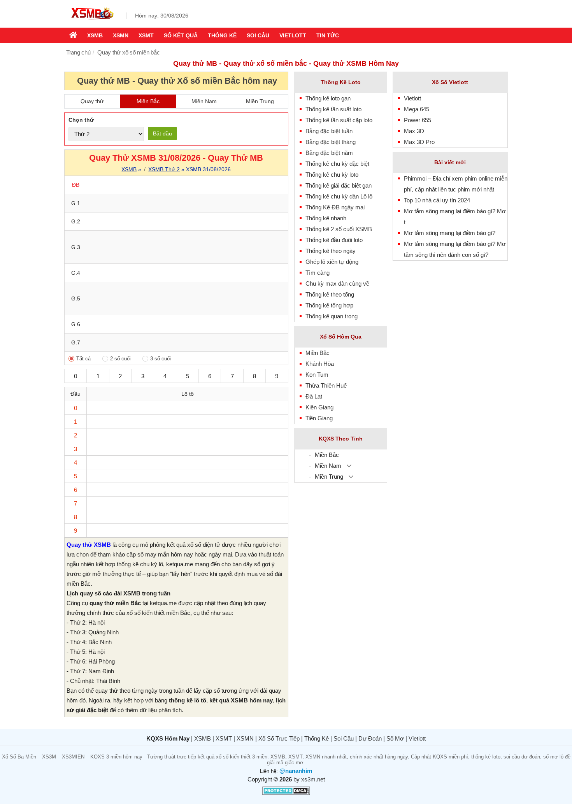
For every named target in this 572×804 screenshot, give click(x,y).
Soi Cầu (343, 738)
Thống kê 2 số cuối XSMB (338, 229)
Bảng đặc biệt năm (329, 152)
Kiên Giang (319, 407)
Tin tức (327, 35)
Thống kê (222, 35)
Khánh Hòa (319, 363)
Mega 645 (416, 109)
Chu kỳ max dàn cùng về (337, 283)
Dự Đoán (370, 738)
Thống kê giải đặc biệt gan (338, 185)
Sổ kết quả (181, 35)
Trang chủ (78, 52)
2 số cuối (120, 359)
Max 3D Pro (419, 142)
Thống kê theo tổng (329, 294)
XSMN (120, 35)
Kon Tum (316, 374)
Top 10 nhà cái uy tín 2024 (437, 200)
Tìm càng (317, 272)
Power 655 (417, 120)
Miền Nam (204, 101)
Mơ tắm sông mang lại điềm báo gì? (449, 233)
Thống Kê (316, 738)
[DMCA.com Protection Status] (286, 793)
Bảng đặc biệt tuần (329, 131)
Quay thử (92, 101)
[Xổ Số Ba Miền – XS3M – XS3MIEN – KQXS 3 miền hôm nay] (91, 20)
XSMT (146, 35)
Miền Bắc (148, 101)
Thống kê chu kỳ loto (331, 174)
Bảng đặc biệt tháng (330, 142)
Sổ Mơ (395, 738)
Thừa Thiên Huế (326, 385)
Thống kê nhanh (325, 218)
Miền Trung (260, 101)
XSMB (95, 35)
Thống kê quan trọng (331, 316)
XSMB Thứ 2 (164, 169)
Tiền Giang (319, 418)
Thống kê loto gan (328, 98)
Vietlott (292, 35)
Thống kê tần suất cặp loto (338, 120)
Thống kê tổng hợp (329, 305)
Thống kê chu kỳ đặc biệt (337, 163)
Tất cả (83, 359)
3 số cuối (160, 359)
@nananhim (295, 770)
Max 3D (414, 131)
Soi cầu (258, 35)
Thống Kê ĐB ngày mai (335, 207)
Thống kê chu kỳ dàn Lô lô (338, 196)
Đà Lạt (313, 396)
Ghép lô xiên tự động (331, 261)
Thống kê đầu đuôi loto (334, 240)
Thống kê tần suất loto (333, 109)
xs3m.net (313, 779)
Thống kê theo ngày (330, 251)
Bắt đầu (162, 133)
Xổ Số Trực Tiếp (279, 738)
